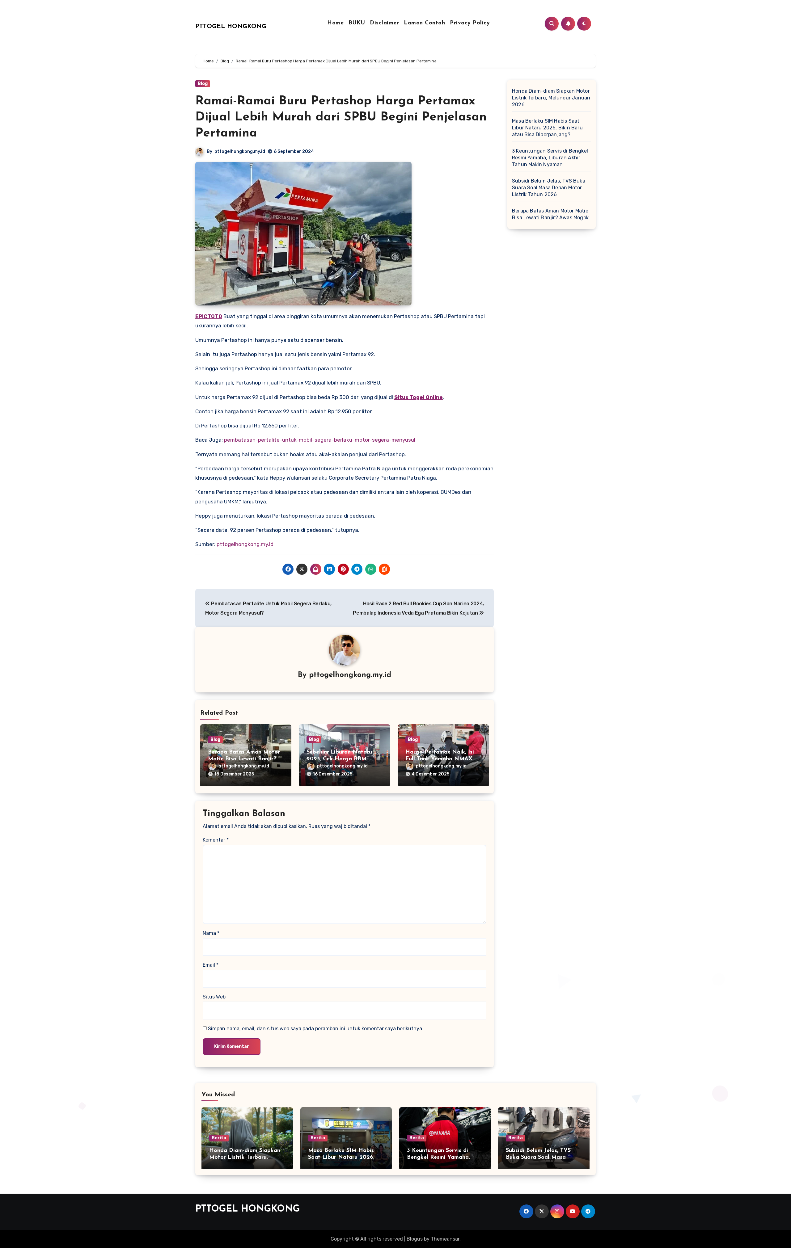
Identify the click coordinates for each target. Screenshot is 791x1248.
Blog (203, 83)
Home (335, 23)
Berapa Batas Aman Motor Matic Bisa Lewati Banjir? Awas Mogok (244, 759)
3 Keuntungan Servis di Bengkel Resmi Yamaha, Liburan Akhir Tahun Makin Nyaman (550, 157)
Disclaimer (384, 23)
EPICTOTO (208, 316)
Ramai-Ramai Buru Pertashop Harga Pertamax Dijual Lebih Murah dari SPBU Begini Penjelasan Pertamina (341, 117)
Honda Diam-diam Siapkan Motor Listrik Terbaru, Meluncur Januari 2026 (551, 97)
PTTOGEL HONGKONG (230, 26)
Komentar (216, 840)
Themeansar (445, 1239)
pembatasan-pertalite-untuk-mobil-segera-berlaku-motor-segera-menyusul (319, 440)
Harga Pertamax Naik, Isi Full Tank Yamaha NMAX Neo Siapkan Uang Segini (439, 759)
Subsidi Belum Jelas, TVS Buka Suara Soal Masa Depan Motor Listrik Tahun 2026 (548, 187)
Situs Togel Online (418, 397)
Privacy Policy (470, 23)
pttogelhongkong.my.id (239, 151)
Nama (211, 933)
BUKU (357, 23)
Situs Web (214, 997)
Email (210, 965)
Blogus (415, 1239)
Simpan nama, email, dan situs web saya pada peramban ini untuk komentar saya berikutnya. (315, 1029)
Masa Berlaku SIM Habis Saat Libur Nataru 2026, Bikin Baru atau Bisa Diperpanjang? (547, 127)
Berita (219, 1138)
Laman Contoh (424, 23)
